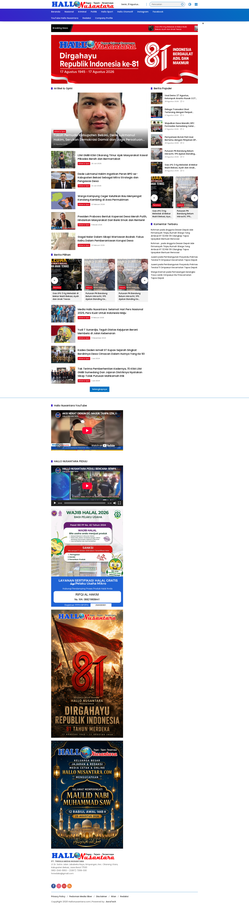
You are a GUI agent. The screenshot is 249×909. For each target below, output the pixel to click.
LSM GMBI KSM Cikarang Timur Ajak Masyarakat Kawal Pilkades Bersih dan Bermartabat (113, 157)
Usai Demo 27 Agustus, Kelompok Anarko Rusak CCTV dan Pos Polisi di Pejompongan (181, 97)
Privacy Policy (58, 896)
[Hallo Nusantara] (83, 4)
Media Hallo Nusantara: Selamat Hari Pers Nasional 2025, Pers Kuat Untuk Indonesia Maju (110, 311)
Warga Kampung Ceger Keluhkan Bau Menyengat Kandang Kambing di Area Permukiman (110, 197)
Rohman (155, 229)
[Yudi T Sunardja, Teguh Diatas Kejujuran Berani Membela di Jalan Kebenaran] (63, 334)
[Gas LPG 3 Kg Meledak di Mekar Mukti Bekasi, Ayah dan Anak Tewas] (109, 28)
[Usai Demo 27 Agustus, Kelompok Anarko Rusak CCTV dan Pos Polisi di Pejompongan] (156, 98)
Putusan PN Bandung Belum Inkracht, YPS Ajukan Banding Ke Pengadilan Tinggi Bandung (177, 28)
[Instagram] (58, 886)
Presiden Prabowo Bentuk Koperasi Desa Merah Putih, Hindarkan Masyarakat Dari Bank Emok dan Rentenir (112, 218)
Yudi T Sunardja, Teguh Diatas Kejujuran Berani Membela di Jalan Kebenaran (108, 331)
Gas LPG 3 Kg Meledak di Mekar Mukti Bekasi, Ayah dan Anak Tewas (129, 28)
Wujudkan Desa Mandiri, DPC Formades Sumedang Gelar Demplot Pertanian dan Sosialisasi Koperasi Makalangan (179, 125)
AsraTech (111, 901)
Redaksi (124, 896)
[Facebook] (53, 886)
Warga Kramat (158, 272)
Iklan (113, 896)
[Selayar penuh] (119, 503)
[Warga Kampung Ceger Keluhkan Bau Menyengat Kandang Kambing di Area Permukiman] (63, 200)
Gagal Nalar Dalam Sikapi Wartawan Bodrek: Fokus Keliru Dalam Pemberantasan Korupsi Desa (111, 238)
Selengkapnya (99, 389)
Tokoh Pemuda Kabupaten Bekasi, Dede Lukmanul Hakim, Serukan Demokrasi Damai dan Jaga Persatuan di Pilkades (98, 137)
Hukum (89, 287)
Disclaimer (101, 896)
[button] (182, 4)
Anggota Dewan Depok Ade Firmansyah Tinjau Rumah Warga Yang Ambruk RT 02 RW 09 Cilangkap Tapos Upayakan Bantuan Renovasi (172, 234)
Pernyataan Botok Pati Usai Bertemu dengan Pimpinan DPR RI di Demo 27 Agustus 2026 (181, 138)
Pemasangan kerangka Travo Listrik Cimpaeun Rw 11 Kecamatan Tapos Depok (173, 275)
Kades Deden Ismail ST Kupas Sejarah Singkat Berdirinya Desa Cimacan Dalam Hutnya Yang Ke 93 (111, 351)
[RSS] (69, 886)
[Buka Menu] (196, 4)
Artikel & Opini (59, 131)
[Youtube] (64, 886)
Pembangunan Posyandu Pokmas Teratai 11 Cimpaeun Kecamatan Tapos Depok (174, 258)
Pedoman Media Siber (80, 896)
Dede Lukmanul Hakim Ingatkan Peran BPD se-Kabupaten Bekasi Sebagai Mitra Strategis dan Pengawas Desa (108, 177)
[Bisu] (114, 503)
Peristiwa (57, 287)
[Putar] (54, 503)
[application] (87, 485)
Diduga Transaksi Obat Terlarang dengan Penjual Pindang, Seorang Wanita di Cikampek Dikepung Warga (179, 111)
